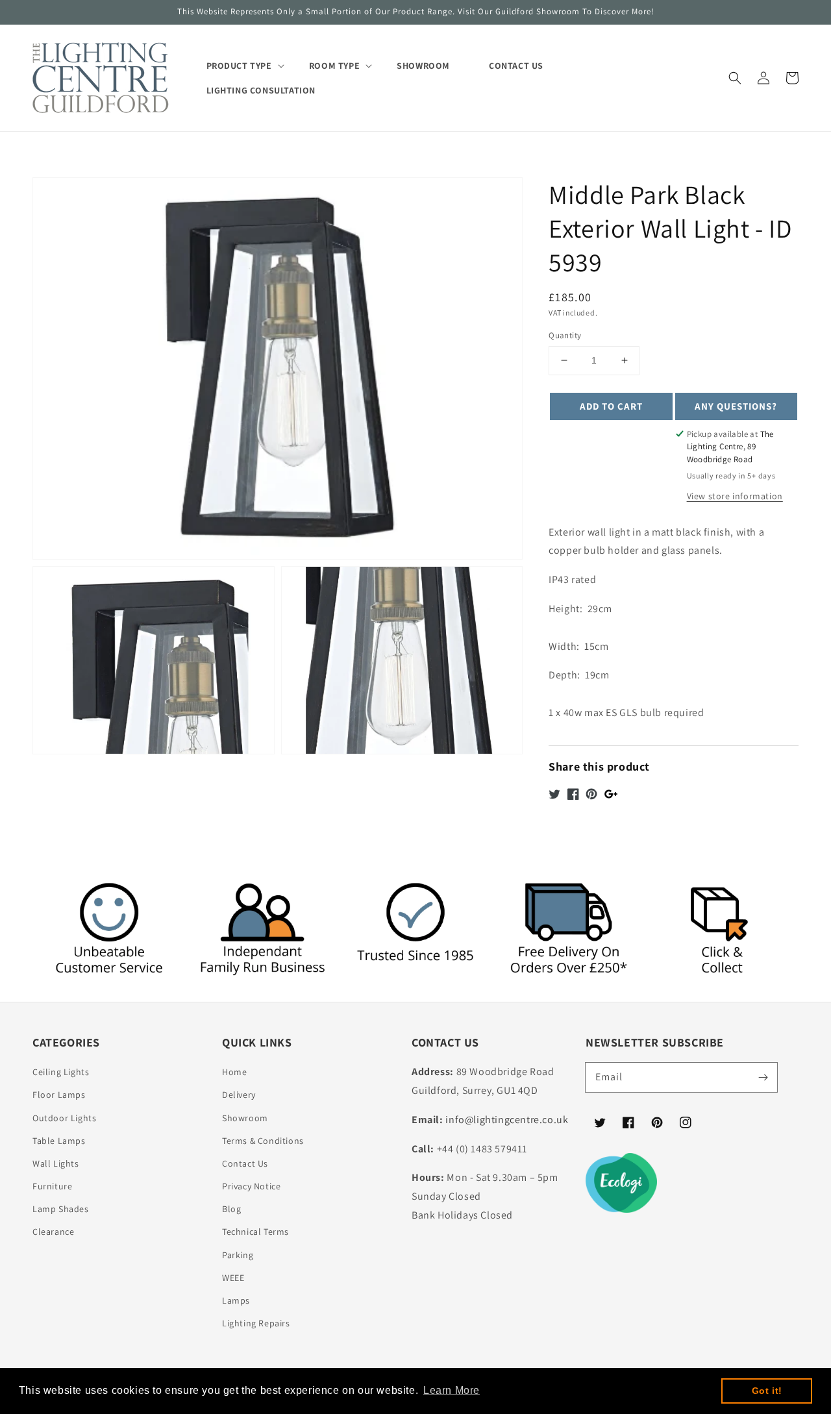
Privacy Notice (251, 1186)
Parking (237, 1255)
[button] (735, 78)
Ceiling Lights (60, 1072)
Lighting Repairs (256, 1323)
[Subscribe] (763, 1077)
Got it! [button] (767, 1390)
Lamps (236, 1300)
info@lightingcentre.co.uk (506, 1119)
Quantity (565, 335)
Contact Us (245, 1163)
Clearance (53, 1231)
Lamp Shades (60, 1209)
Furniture (52, 1186)
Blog (231, 1209)
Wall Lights (55, 1163)
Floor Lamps (59, 1094)
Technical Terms (255, 1231)
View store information (735, 496)
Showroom (245, 1118)
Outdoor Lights (64, 1118)
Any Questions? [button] (736, 406)
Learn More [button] (451, 1390)
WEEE (233, 1278)
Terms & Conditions (263, 1141)
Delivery (239, 1094)
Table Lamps (59, 1141)
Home (234, 1072)
